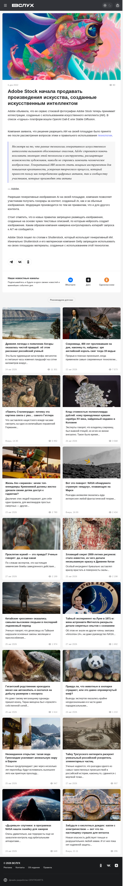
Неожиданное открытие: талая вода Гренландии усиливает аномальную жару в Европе (31, 758)
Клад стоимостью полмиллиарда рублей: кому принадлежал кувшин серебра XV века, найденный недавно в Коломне (90, 417)
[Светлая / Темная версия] (107, 5)
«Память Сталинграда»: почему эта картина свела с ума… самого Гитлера (29, 413)
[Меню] (5, 5)
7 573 (115, 369)
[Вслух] (23, 5)
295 (116, 851)
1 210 (115, 712)
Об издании (34, 867)
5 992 (54, 441)
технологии (105, 135)
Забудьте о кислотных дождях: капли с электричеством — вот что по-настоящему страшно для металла (90, 829)
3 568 (115, 441)
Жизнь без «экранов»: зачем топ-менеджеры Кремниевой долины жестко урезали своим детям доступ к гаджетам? (30, 488)
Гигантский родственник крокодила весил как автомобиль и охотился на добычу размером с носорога (28, 690)
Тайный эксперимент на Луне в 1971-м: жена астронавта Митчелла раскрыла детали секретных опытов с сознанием (90, 622)
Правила (47, 867)
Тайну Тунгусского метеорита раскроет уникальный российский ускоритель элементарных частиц (90, 758)
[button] (11, 262)
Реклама (8, 867)
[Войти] (118, 5)
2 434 (115, 512)
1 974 (54, 644)
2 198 (115, 576)
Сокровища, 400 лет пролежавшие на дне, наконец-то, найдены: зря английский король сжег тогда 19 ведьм (91, 348)
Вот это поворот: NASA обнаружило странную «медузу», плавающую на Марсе (88, 487)
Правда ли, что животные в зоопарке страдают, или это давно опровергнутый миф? (91, 690)
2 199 (54, 576)
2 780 (54, 512)
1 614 (54, 712)
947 (55, 783)
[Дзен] (116, 865)
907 (116, 783)
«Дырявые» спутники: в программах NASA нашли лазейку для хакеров (28, 827)
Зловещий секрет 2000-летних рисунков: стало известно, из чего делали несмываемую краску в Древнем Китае (91, 558)
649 (55, 851)
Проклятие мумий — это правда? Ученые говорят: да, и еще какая (31, 556)
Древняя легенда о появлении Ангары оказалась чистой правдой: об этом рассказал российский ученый (29, 348)
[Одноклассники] (101, 865)
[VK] (109, 865)
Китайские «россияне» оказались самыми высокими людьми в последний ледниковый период (31, 622)
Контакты (20, 867)
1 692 (115, 644)
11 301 (54, 369)
